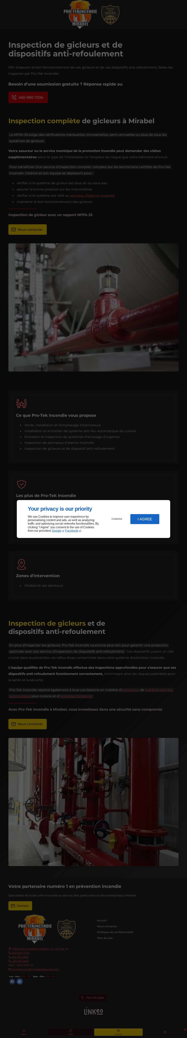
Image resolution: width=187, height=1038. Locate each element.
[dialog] (93, 519)
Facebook (71, 530)
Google (56, 530)
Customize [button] (117, 519)
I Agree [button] (145, 519)
